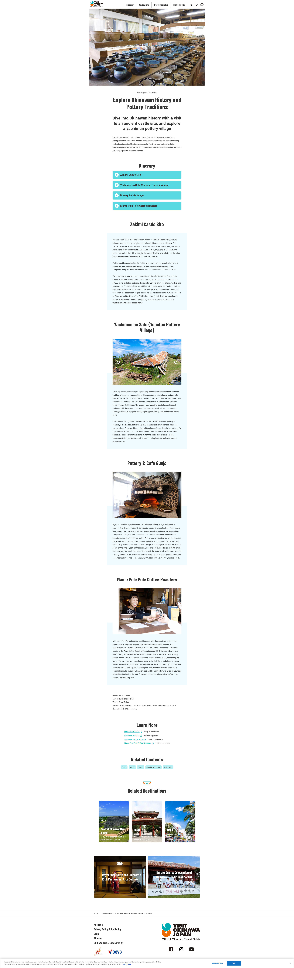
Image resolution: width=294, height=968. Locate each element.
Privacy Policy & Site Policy (107, 929)
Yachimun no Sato (131, 735)
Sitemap (98, 938)
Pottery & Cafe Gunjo (132, 195)
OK (234, 963)
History (140, 767)
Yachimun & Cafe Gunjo (133, 739)
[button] (118, 362)
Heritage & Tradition (153, 767)
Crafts (124, 767)
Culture (132, 767)
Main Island (168, 767)
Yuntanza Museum (132, 732)
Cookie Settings (217, 963)
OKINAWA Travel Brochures (107, 942)
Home (96, 913)
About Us (98, 924)
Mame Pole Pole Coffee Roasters (138, 205)
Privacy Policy (126, 964)
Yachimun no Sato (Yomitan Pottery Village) (144, 185)
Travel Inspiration (108, 913)
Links (96, 933)
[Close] (290, 963)
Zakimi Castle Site (130, 174)
